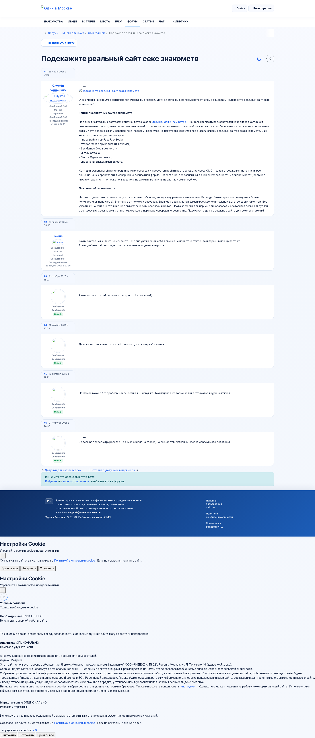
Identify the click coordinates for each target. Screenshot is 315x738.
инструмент (189, 686)
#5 (45, 373)
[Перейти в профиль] (58, 98)
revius (58, 236)
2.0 (35, 730)
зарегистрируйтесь (76, 481)
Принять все (9, 568)
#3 (45, 276)
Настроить (29, 568)
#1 (45, 71)
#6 (45, 422)
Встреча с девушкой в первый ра (113, 470)
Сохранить (27, 735)
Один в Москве (55, 517)
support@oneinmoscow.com (84, 512)
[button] (157, 621)
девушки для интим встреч (170, 122)
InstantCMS (103, 517)
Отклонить (47, 568)
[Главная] (42, 32)
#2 (45, 222)
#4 (45, 325)
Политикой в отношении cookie (75, 560)
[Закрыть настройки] (3, 590)
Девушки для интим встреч (63, 470)
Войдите (51, 481)
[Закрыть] (3, 555)
